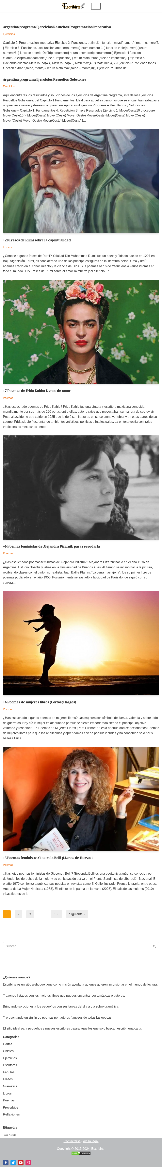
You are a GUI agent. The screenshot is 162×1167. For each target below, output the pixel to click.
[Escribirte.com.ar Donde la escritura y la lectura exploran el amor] (73, 6)
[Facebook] (5, 1162)
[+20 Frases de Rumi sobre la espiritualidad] (81, 181)
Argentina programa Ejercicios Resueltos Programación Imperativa (57, 27)
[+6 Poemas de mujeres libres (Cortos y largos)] (81, 643)
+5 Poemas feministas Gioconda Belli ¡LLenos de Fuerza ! (48, 857)
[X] (13, 1162)
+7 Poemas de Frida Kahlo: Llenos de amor (37, 390)
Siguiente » (77, 914)
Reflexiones (11, 1114)
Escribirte (9, 984)
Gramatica (10, 1086)
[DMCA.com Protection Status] (81, 1154)
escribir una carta (129, 1028)
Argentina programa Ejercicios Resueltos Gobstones (44, 79)
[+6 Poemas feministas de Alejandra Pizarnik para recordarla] (81, 487)
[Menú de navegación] (96, 6)
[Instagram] (28, 1162)
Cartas (7, 1044)
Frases (7, 247)
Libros (7, 1093)
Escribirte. (98, 1148)
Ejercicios (9, 33)
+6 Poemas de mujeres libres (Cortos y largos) (39, 702)
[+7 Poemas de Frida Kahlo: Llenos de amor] (81, 332)
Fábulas (8, 1072)
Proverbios (10, 1107)
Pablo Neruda (9, 1135)
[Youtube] (21, 1162)
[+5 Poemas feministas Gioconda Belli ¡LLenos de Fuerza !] (81, 799)
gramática (111, 1006)
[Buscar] (154, 946)
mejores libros (49, 995)
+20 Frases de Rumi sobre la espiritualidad (37, 240)
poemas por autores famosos (62, 1017)
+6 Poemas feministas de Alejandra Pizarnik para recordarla (51, 546)
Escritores (10, 1065)
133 (56, 914)
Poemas (8, 397)
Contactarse (72, 1141)
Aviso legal (91, 1141)
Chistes (8, 1051)
